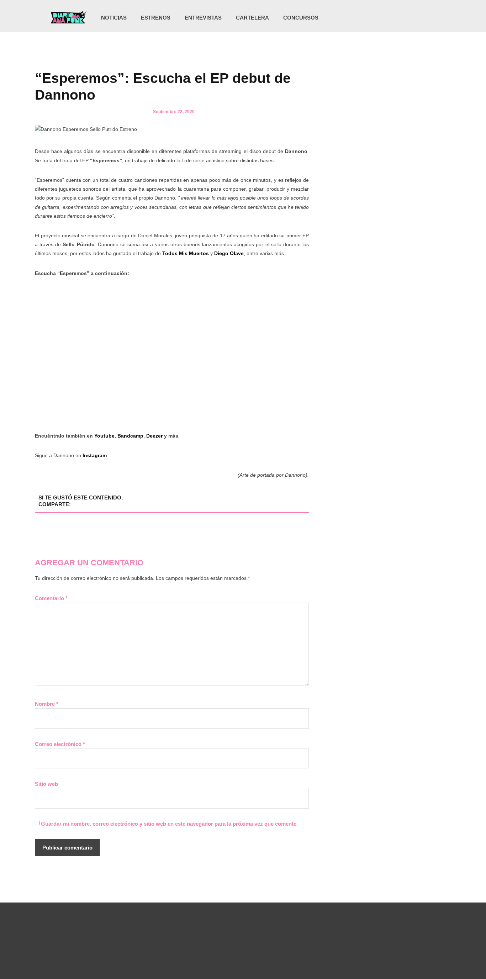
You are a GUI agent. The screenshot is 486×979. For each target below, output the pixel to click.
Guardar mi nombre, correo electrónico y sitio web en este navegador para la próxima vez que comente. (169, 824)
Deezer (154, 436)
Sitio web (46, 784)
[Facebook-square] (407, 17)
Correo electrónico (60, 744)
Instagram (95, 455)
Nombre (46, 704)
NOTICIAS (114, 18)
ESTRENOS (155, 18)
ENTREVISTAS (203, 18)
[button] (433, 18)
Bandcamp (130, 436)
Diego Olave (229, 253)
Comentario (51, 598)
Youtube (104, 436)
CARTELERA (252, 18)
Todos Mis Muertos (185, 253)
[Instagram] (393, 17)
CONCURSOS (300, 18)
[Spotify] (422, 17)
